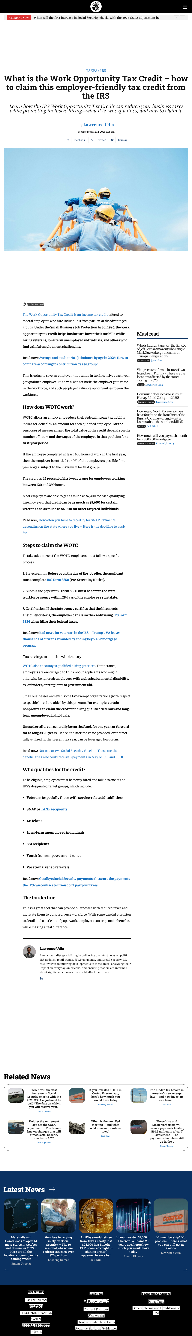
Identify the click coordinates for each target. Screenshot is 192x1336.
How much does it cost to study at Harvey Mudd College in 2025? (159, 395)
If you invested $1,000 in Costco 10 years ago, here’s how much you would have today (94, 17)
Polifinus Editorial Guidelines (96, 1328)
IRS (103, 70)
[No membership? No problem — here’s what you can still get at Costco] (171, 1216)
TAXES (36, 1319)
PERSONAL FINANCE (36, 1313)
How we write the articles (96, 1322)
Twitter (101, 140)
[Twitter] (91, 140)
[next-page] (185, 1271)
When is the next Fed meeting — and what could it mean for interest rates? (105, 1126)
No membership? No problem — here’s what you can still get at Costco (171, 1242)
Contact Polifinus (96, 1309)
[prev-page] (7, 1271)
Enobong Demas (105, 1104)
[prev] (176, 17)
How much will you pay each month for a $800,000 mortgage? (162, 437)
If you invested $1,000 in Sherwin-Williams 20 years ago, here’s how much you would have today (133, 1244)
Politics (141, 426)
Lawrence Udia (98, 124)
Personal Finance (146, 401)
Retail (140, 384)
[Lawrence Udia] (29, 962)
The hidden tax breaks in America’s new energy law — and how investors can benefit (167, 1095)
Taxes (91, 70)
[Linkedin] (41, 977)
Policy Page (156, 1302)
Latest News (143, 360)
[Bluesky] (112, 140)
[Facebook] (68, 140)
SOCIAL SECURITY (36, 1325)
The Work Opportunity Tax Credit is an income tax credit (65, 314)
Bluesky (122, 140)
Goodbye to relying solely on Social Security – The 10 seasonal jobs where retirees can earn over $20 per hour (58, 1246)
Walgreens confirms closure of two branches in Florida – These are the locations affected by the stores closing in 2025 (161, 374)
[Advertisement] (96, 41)
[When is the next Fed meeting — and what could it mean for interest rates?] (77, 1127)
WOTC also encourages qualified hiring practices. (59, 665)
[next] (182, 17)
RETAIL (36, 1332)
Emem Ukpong (165, 443)
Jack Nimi (157, 360)
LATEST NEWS (36, 1300)
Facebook (79, 140)
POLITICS (36, 1306)
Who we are (96, 1316)
